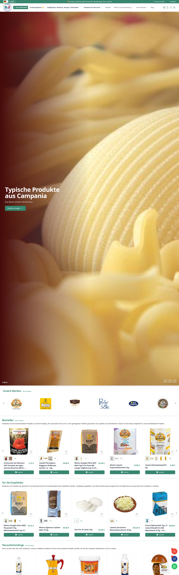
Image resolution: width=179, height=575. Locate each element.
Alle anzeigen (27, 391)
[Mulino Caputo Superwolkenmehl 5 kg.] (125, 441)
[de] (5, 1)
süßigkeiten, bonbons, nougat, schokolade (62, 7)
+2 (15, 458)
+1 (85, 458)
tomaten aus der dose (92, 7)
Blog (152, 7)
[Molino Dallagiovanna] (163, 403)
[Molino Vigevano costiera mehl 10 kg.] (54, 504)
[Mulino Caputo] (16, 403)
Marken (108, 7)
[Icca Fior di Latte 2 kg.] (89, 504)
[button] (4, 404)
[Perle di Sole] (104, 403)
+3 (81, 521)
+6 (170, 458)
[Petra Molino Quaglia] (45, 403)
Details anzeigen (13, 208)
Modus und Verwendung (122, 7)
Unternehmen (141, 7)
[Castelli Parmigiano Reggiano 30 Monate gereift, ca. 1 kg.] (54, 441)
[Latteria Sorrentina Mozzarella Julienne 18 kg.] (125, 504)
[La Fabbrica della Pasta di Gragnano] (75, 403)
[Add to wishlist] (31, 452)
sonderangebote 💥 (37, 7)
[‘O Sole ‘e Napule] (133, 403)
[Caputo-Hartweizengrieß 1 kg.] (160, 441)
